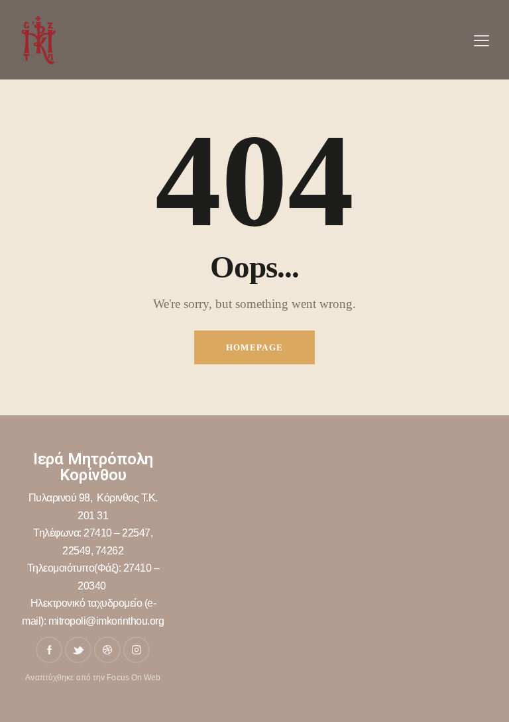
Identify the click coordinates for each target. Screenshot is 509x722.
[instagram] (136, 650)
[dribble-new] (107, 650)
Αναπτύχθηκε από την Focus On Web (92, 677)
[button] (481, 40)
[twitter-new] (78, 650)
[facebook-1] (49, 650)
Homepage (254, 347)
